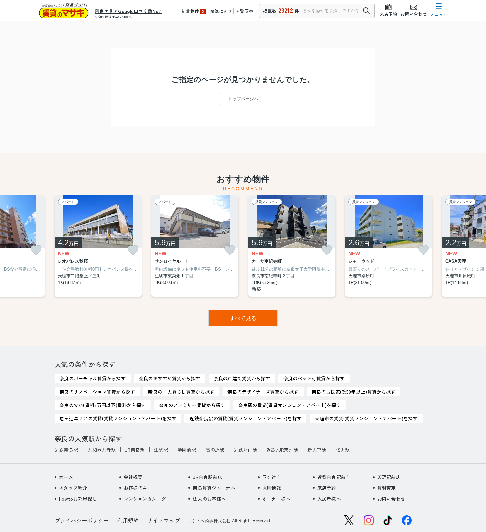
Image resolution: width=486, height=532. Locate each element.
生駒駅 (161, 449)
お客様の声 (135, 487)
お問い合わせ (391, 498)
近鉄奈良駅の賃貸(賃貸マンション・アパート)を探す (245, 418)
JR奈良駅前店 (207, 477)
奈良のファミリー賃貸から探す (192, 405)
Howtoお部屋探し (78, 498)
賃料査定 (386, 487)
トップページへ (243, 98)
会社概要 (133, 477)
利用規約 (128, 520)
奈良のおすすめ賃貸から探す (169, 378)
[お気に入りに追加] (36, 250)
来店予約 (326, 487)
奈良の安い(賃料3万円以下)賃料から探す (103, 405)
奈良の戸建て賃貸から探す (242, 378)
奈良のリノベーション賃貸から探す (97, 391)
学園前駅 (186, 449)
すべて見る (243, 318)
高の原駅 (214, 449)
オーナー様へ (276, 498)
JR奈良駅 (134, 449)
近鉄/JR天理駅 (282, 449)
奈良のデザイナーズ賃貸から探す (262, 391)
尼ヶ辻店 (271, 477)
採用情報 (271, 487)
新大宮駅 (316, 449)
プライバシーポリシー (81, 520)
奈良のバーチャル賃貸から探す (93, 378)
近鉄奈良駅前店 (333, 477)
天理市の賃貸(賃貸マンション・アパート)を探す (366, 418)
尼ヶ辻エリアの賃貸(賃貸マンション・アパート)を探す (118, 418)
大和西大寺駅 (101, 449)
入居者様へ (329, 498)
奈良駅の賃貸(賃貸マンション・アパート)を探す (289, 405)
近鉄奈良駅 (66, 449)
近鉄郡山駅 (245, 449)
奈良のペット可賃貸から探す (314, 378)
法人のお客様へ (209, 498)
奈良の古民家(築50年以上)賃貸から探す (354, 391)
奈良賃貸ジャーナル (214, 487)
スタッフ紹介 (73, 487)
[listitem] (98, 246)
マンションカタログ (145, 498)
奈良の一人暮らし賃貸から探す (181, 391)
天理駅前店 (389, 477)
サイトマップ (163, 520)
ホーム (66, 477)
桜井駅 (343, 449)
